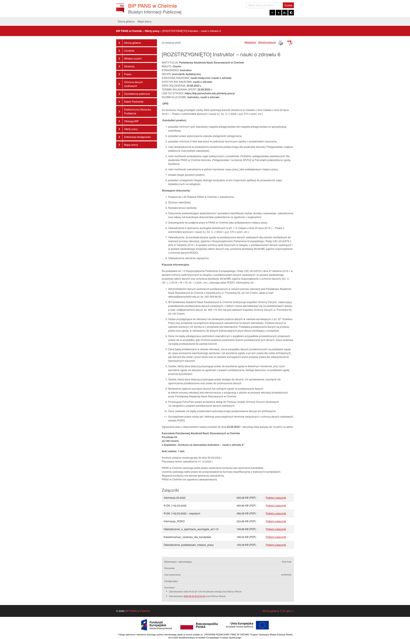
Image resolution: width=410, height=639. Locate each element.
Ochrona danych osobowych (133, 84)
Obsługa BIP (131, 121)
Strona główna (126, 21)
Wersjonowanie (267, 42)
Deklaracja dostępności (137, 137)
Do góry (286, 611)
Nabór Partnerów (134, 101)
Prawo (127, 74)
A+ (285, 12)
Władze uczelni (133, 58)
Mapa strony (145, 21)
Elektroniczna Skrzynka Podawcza (137, 111)
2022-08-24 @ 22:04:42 (194, 596)
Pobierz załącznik (276, 497)
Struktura (129, 66)
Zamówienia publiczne (137, 94)
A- (272, 12)
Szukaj (288, 5)
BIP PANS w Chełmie (137, 611)
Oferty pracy (131, 129)
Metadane (250, 42)
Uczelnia (129, 50)
